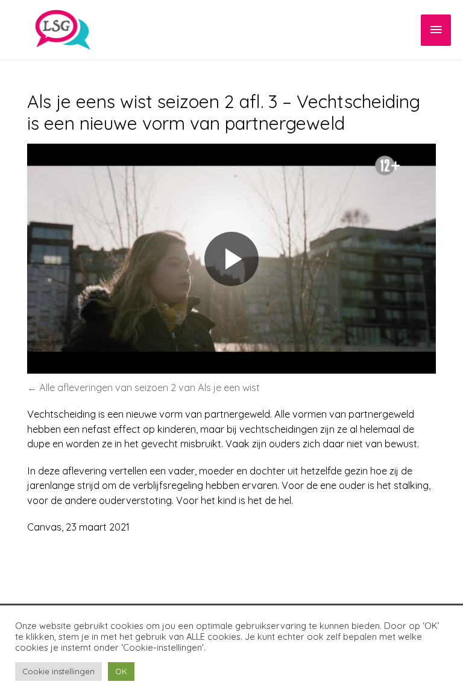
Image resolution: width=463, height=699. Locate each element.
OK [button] (121, 671)
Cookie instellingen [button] (58, 671)
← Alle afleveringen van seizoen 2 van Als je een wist (143, 387)
